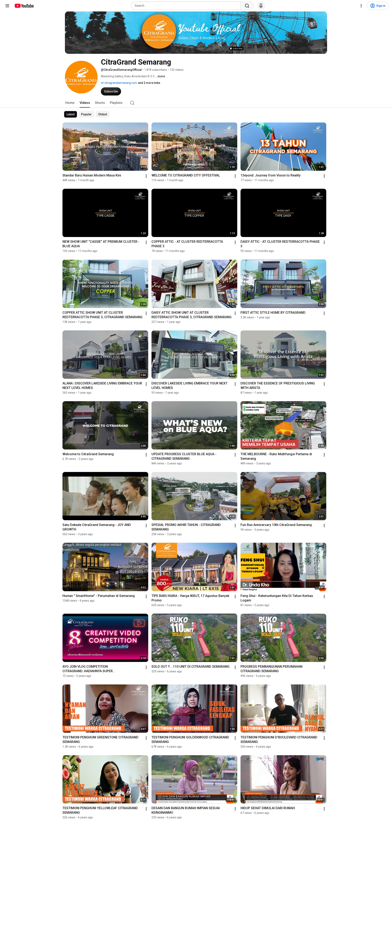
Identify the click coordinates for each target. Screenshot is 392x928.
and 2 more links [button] (149, 82)
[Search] (247, 6)
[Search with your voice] (261, 6)
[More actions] (146, 176)
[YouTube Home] (24, 5)
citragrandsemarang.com (120, 82)
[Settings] (361, 5)
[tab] (70, 103)
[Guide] (7, 5)
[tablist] (196, 103)
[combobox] (187, 5)
